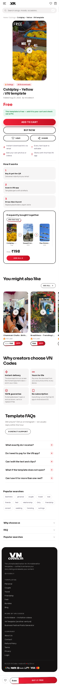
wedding (19, 508)
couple (31, 497)
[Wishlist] (50, 3)
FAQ (6, 530)
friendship (49, 502)
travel (40, 497)
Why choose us (12, 523)
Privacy (8, 651)
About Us (8, 635)
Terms (7, 647)
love (48, 497)
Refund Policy (10, 643)
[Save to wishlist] (16, 138)
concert (8, 508)
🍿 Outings (9, 85)
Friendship (9, 595)
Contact (8, 639)
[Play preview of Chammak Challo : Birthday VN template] (15, 312)
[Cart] (55, 3)
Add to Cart (29, 122)
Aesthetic (9, 497)
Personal (8, 584)
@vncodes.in (9, 573)
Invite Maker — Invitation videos (18, 617)
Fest (7, 599)
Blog (6, 607)
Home (5, 17)
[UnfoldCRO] (22, 667)
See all (46, 286)
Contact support (18, 432)
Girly (39, 502)
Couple (8, 587)
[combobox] (29, 10)
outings (41, 508)
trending (30, 508)
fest (16, 502)
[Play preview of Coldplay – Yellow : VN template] (29, 50)
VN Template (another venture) (18, 621)
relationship (27, 502)
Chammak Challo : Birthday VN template (22, 335)
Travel (7, 591)
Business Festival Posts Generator (19, 625)
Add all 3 (18, 258)
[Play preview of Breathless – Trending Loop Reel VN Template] (43, 312)
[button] (16, 77)
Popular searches (13, 537)
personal (20, 497)
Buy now (29, 130)
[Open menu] (4, 3)
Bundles (8, 603)
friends (8, 502)
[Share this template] (43, 138)
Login (7, 655)
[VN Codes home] (13, 3)
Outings (12, 17)
